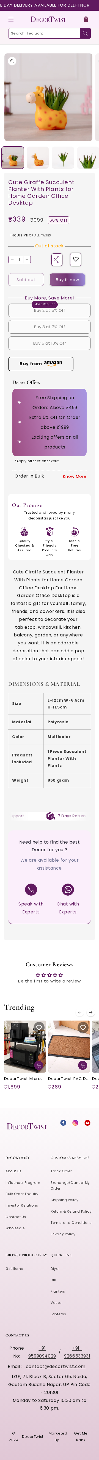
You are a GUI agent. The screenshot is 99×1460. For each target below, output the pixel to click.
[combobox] (49, 33)
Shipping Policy (65, 1200)
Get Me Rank (81, 1436)
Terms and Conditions (71, 1222)
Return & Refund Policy (71, 1211)
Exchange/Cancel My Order (70, 1185)
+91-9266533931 (77, 1352)
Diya (55, 1268)
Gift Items (14, 1268)
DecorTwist (32, 1436)
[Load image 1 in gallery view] (12, 158)
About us (14, 1171)
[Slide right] (91, 1012)
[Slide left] (80, 1012)
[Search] (85, 33)
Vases (56, 1302)
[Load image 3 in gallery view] (63, 158)
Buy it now (67, 279)
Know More (75, 476)
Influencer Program (23, 1182)
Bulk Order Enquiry (22, 1194)
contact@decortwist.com (56, 1366)
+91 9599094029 (42, 1352)
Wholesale (15, 1228)
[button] (11, 19)
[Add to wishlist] (76, 259)
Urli (53, 1280)
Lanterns (58, 1314)
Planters (58, 1291)
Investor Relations (22, 1205)
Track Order (61, 1171)
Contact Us (16, 1217)
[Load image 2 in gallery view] (38, 158)
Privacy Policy (63, 1234)
